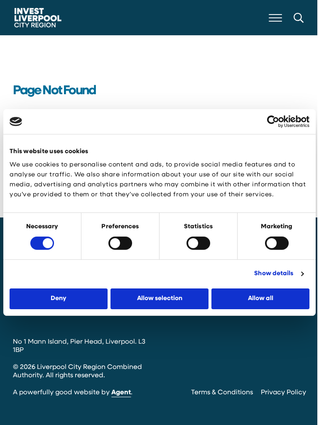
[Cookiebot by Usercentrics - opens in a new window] (273, 121)
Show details (273, 274)
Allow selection (159, 299)
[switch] (120, 243)
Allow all (260, 299)
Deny (58, 299)
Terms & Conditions (222, 392)
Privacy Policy (283, 392)
